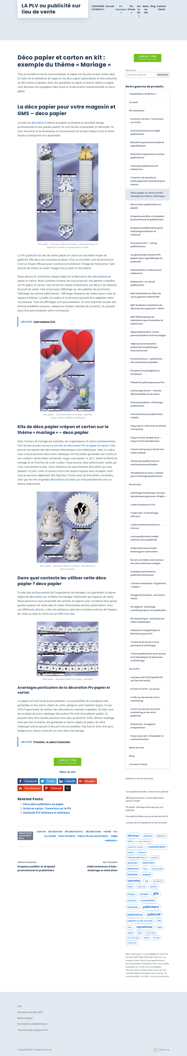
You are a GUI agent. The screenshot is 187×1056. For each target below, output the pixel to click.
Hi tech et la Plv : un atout (145, 689)
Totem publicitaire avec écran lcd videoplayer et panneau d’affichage (148, 657)
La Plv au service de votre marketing (144, 699)
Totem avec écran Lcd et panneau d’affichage (144, 643)
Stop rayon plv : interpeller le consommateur (146, 737)
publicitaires (135, 914)
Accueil (110, 6)
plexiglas (144, 894)
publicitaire (151, 907)
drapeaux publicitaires (136, 857)
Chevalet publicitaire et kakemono (144, 167)
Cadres (130, 841)
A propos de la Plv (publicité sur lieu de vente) (146, 679)
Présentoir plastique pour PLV (147, 382)
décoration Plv (74, 831)
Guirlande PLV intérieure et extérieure (46, 812)
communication (157, 846)
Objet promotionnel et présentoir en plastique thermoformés (144, 347)
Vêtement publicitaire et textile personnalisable (144, 463)
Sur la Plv (139, 9)
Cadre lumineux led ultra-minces (145, 526)
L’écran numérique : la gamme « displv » (148, 585)
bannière (148, 836)
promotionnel (148, 900)
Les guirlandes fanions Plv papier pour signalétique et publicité (146, 258)
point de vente (66, 836)
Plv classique (120, 8)
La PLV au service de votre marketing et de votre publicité (145, 713)
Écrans (156, 938)
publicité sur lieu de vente (93, 836)
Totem (146, 938)
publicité (154, 914)
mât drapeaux (158, 881)
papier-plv (141, 887)
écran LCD (131, 943)
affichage (133, 835)
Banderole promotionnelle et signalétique (147, 144)
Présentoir (132, 907)
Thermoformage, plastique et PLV (33, 1030)
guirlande (154, 857)
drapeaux (142, 852)
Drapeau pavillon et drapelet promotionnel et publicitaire (147, 218)
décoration (37, 122)
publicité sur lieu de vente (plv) (25, 835)
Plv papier (50, 836)
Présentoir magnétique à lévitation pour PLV (145, 632)
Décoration (55, 831)
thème (113, 836)
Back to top (164, 1049)
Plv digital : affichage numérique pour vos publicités (148, 608)
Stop (140, 933)
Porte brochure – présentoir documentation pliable (146, 360)
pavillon (153, 887)
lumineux (132, 874)
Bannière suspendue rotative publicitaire (147, 156)
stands (130, 933)
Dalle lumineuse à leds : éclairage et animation (144, 550)
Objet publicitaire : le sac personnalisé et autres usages (148, 333)
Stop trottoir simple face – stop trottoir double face (145, 439)
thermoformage (133, 938)
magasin (146, 874)
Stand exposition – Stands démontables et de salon (145, 392)
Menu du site (146, 9)
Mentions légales (25, 1018)
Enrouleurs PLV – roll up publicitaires (143, 245)
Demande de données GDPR (30, 1012)
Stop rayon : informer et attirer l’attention (148, 427)
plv (64, 87)
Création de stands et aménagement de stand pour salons (147, 181)
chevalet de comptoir (135, 847)
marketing (133, 880)
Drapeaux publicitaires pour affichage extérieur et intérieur (146, 231)
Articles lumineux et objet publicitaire (145, 132)
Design (130, 852)
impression (148, 863)
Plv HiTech (131, 8)
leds (145, 869)
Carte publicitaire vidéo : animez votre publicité (144, 538)
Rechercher (131, 70)
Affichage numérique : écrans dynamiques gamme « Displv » (148, 494)
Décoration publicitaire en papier (43, 804)
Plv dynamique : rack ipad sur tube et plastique (147, 620)
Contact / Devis (161, 8)
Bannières (161, 836)
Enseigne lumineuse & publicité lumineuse (143, 573)
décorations (100, 276)
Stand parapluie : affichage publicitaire (146, 404)
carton (41, 831)
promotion (131, 901)
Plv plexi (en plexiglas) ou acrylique (145, 372)
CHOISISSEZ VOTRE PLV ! (98, 8)
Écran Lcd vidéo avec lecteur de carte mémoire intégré (147, 561)
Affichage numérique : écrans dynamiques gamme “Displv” (145, 799)
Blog (153, 6)
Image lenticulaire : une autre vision (147, 596)
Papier (107, 831)
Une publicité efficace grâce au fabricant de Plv (147, 816)
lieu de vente (157, 869)
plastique (131, 894)
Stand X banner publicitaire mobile (146, 416)
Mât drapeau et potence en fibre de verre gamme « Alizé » (147, 307)
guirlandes (132, 863)
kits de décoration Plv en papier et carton (84, 445)
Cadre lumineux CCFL (142, 504)
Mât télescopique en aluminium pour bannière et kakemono (146, 320)
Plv (23, 255)
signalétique (144, 927)
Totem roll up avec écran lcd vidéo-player (146, 451)
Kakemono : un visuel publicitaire (142, 283)
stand (159, 927)
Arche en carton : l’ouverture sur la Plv (47, 808)
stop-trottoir (150, 933)
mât (146, 881)
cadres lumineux (144, 841)
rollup (129, 927)
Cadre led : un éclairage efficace (144, 514)
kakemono (133, 868)
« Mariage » (111, 840)
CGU (19, 1006)
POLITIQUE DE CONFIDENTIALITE (32, 1024)
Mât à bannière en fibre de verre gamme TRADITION (145, 295)
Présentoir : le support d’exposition (143, 726)
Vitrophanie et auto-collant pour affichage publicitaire (146, 474)
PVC (159, 921)
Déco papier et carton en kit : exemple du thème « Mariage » (148, 194)
